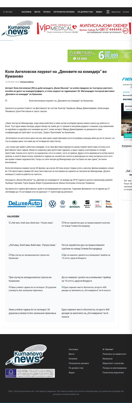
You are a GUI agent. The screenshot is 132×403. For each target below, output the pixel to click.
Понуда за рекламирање (115, 368)
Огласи (126, 12)
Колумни (73, 358)
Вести (37, 12)
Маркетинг (116, 12)
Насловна (26, 12)
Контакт (108, 349)
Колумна (126, 146)
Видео (99, 12)
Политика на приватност (115, 354)
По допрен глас (85, 12)
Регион (46, 12)
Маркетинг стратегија (113, 363)
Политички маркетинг (113, 372)
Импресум (108, 358)
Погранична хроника (64, 12)
